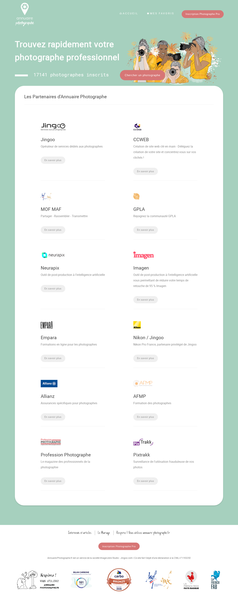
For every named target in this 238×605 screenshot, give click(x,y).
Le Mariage (104, 533)
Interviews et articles (79, 533)
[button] (53, 160)
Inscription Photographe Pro (203, 14)
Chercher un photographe (142, 75)
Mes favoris (162, 13)
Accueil (130, 13)
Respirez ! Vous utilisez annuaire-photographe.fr (143, 533)
